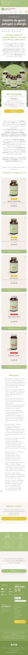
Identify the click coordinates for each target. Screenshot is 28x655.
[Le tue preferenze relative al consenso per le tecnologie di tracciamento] (1, 491)
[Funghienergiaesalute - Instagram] (14, 645)
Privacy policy (16, 613)
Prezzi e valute (16, 610)
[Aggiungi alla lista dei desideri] (25, 179)
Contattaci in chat (5, 611)
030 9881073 (5, 606)
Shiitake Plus (14, 278)
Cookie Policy (16, 616)
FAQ (3, 612)
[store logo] (14, 9)
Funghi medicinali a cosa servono (15, 29)
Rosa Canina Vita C (14, 317)
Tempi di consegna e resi (18, 607)
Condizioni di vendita (18, 606)
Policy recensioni (17, 617)
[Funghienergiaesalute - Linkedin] (16, 645)
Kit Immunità (14, 94)
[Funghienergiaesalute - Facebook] (12, 645)
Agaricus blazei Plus (14, 201)
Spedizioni (16, 608)
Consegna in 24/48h (7, 538)
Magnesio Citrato (14, 355)
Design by (14, 651)
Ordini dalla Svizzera (18, 609)
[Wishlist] (20, 12)
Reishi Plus (14, 240)
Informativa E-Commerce (18, 615)
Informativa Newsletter (18, 614)
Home (3, 29)
